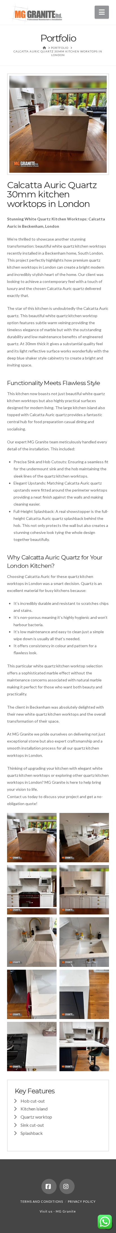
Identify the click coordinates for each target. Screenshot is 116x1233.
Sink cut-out (32, 1125)
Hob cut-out (33, 1100)
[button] (102, 12)
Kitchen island (34, 1108)
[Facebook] (49, 1186)
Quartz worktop (36, 1116)
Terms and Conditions (41, 1201)
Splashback (32, 1133)
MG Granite (66, 1211)
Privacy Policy (82, 1201)
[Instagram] (67, 1186)
